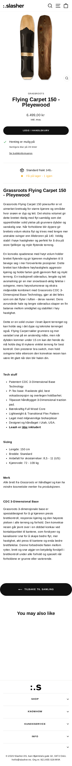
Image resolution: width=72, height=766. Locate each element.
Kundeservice (35, 724)
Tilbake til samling (39, 589)
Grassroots (36, 93)
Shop (35, 699)
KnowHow (35, 711)
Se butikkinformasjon (20, 153)
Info (35, 736)
